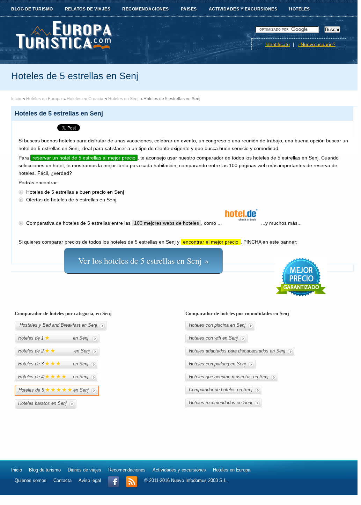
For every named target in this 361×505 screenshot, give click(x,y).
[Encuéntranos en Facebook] (113, 485)
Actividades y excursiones (179, 470)
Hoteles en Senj (123, 98)
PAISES (189, 9)
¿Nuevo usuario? (316, 44)
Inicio (16, 98)
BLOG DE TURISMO (32, 9)
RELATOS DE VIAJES (88, 9)
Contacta (62, 480)
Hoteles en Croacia (85, 98)
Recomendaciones (127, 470)
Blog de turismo (45, 470)
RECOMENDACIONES (145, 9)
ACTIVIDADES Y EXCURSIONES (243, 9)
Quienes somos (30, 480)
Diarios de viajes (84, 470)
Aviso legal (90, 480)
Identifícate (277, 44)
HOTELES (299, 9)
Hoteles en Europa (44, 98)
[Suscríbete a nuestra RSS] (131, 485)
